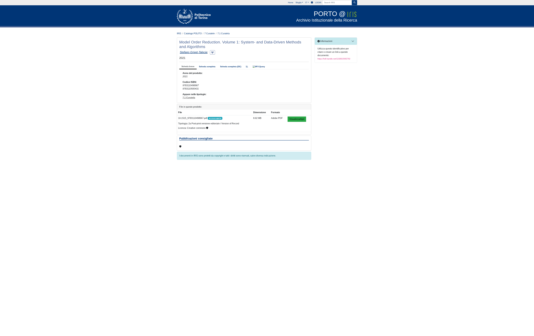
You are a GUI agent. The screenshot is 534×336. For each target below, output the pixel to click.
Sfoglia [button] (298, 2)
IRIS (179, 33)
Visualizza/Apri (296, 119)
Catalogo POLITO (193, 33)
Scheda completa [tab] (207, 66)
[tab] (247, 66)
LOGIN (318, 2)
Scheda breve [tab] (187, 66)
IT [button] (306, 2)
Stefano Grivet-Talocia (193, 52)
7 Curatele (209, 33)
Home (290, 2)
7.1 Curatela (223, 33)
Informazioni (326, 41)
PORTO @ (326, 16)
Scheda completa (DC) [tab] (230, 66)
